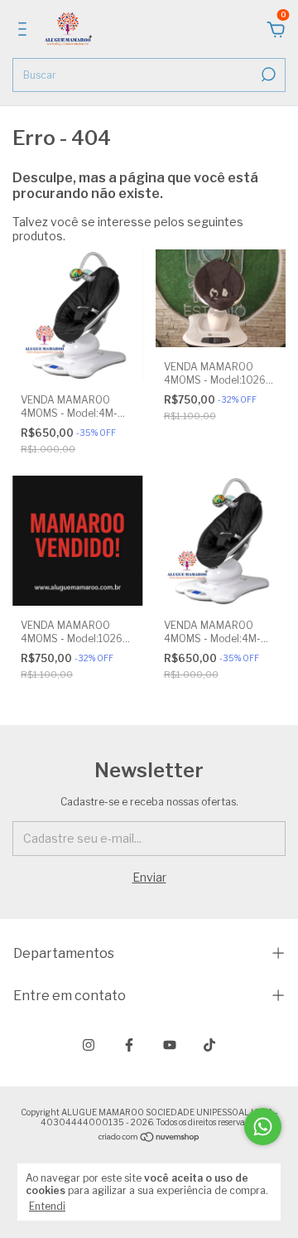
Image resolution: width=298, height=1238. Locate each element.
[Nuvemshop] (149, 1138)
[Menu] (25, 31)
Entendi (47, 1206)
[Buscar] (266, 74)
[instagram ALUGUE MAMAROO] (88, 1045)
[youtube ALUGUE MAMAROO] (169, 1045)
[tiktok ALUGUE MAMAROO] (209, 1045)
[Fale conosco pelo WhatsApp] (262, 1126)
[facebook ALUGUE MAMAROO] (129, 1045)
